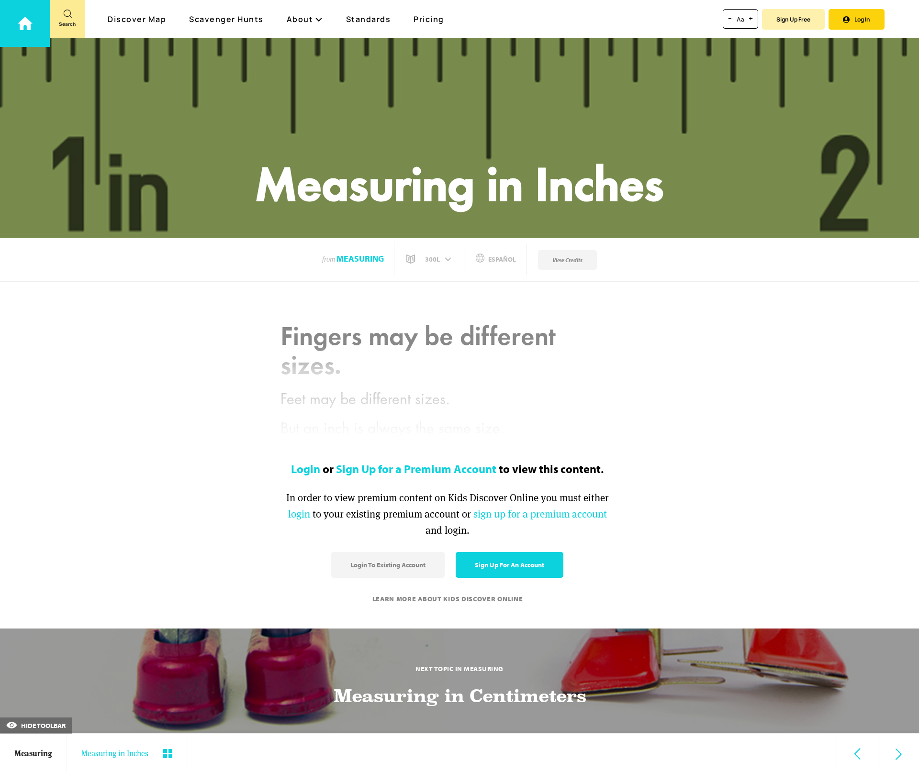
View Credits (567, 260)
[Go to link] (25, 23)
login (299, 513)
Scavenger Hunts (226, 19)
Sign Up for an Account (509, 565)
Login (305, 469)
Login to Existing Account (388, 565)
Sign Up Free (793, 19)
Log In (862, 19)
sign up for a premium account (540, 513)
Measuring (360, 258)
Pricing (429, 19)
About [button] (300, 19)
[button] (430, 259)
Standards (368, 19)
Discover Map (137, 19)
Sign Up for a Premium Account (416, 469)
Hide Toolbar (43, 725)
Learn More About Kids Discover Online (447, 599)
